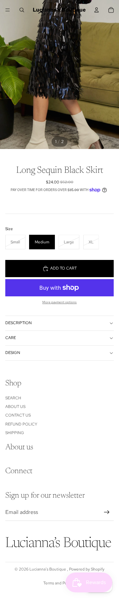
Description (18, 322)
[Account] (96, 10)
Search (13, 397)
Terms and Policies (59, 583)
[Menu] (7, 10)
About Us (15, 406)
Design (12, 352)
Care (10, 337)
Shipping (14, 432)
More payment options (59, 302)
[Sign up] (107, 512)
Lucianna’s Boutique (48, 569)
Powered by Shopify (86, 569)
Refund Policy (21, 423)
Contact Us (18, 415)
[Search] (22, 10)
